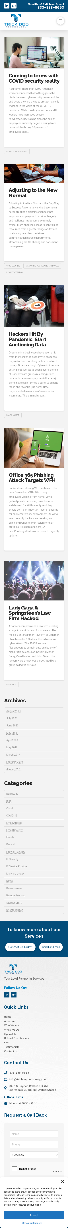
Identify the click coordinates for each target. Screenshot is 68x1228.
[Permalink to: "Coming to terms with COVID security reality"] (34, 52)
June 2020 (12, 725)
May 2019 (12, 747)
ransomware (12, 415)
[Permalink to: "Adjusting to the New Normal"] (34, 173)
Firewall (10, 844)
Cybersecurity (13, 266)
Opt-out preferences (32, 1223)
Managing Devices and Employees (42, 266)
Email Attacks (14, 822)
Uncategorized (14, 910)
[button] (62, 1181)
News (9, 880)
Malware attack (15, 873)
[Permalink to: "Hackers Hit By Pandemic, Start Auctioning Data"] (34, 306)
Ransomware (14, 888)
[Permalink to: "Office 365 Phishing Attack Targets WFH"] (34, 448)
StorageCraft (14, 902)
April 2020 (12, 740)
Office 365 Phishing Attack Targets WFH (32, 477)
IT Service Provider (17, 866)
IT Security (11, 684)
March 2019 (13, 754)
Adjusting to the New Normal (33, 192)
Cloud (9, 808)
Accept (34, 1215)
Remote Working (15, 895)
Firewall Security (15, 851)
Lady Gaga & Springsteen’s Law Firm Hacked (30, 613)
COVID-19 (11, 815)
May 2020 (12, 733)
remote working (14, 272)
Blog (8, 801)
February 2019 (14, 761)
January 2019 (14, 769)
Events (10, 837)
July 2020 (11, 718)
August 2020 (13, 711)
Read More (17, 140)
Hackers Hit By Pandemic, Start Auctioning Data (27, 339)
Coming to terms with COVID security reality (34, 78)
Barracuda (12, 793)
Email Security (14, 830)
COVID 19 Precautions (16, 151)
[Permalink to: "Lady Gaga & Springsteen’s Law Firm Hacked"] (34, 580)
